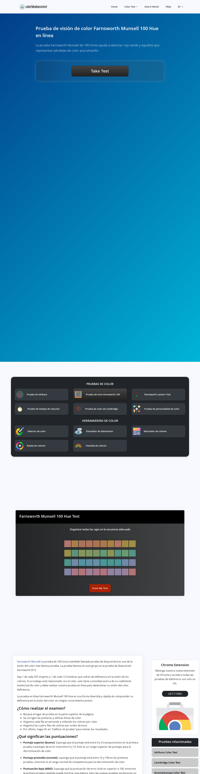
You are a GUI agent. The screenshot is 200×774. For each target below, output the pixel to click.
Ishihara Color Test (165, 752)
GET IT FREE (175, 694)
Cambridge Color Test (167, 762)
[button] (180, 7)
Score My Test (100, 588)
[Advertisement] (100, 486)
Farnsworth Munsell (29, 661)
